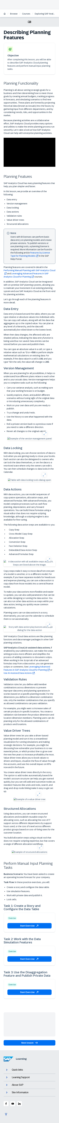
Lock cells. (12, 899)
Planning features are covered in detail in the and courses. (29, 272)
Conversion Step (16, 542)
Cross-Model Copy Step (20, 534)
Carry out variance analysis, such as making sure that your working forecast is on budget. (30, 389)
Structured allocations (18, 224)
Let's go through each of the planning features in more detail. (27, 301)
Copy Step (13, 529)
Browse (14, 14)
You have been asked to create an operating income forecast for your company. (29, 875)
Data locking (13, 207)
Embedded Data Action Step (22, 550)
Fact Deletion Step (17, 546)
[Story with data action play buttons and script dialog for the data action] (29, 628)
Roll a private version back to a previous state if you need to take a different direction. (30, 425)
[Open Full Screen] (45, 433)
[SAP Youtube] (12, 1103)
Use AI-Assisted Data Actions (18, 673)
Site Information (20, 1092)
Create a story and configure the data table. (28, 887)
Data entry (12, 199)
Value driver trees (15, 220)
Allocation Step (16, 538)
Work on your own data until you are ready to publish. (28, 407)
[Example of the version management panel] (29, 438)
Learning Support (21, 1077)
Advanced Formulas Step (21, 554)
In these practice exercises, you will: (27, 882)
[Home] (5, 14)
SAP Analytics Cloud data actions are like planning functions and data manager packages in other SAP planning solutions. (28, 639)
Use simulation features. (18, 891)
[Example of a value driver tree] (29, 799)
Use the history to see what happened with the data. (29, 418)
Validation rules (14, 216)
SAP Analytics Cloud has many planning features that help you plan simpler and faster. (29, 185)
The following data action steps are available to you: (29, 525)
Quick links (17, 1069)
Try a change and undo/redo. (21, 412)
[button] (29, 925)
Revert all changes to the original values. (26, 431)
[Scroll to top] (6, 1114)
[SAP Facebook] (6, 1103)
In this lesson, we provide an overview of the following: (25, 193)
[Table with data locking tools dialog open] (29, 480)
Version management (17, 203)
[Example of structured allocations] (29, 852)
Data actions (13, 212)
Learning (21, 1059)
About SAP (17, 1085)
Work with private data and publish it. (25, 895)
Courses (26, 14)
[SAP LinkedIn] (19, 1103)
